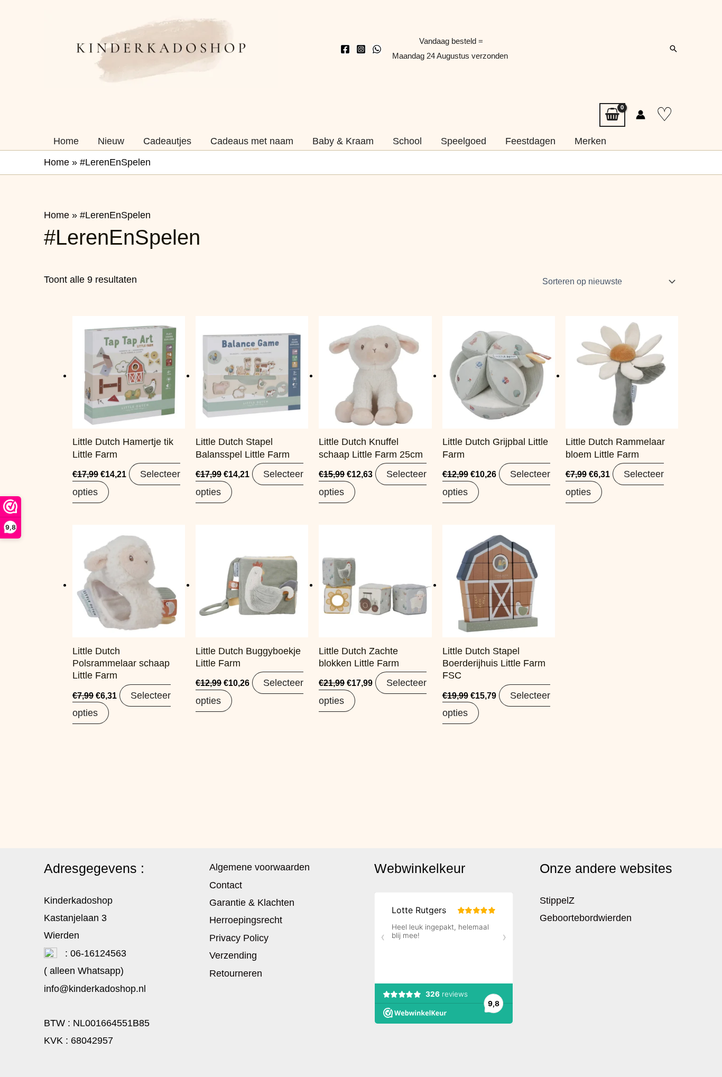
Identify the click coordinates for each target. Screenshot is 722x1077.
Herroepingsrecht (245, 920)
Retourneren (235, 973)
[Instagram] (361, 49)
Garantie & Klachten (251, 902)
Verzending (233, 955)
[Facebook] (345, 49)
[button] (673, 48)
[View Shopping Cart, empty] (612, 115)
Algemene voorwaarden (259, 867)
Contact (225, 885)
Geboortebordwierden (586, 918)
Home (56, 162)
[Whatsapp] (377, 49)
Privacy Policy (239, 938)
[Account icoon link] (640, 114)
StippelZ (557, 900)
